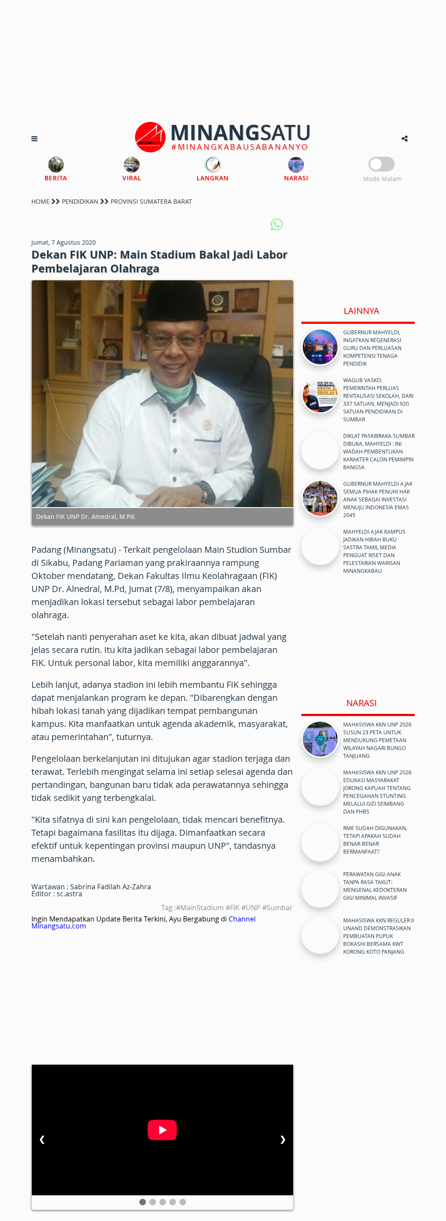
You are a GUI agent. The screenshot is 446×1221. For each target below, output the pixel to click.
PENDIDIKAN (80, 201)
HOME (40, 201)
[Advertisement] (223, 61)
